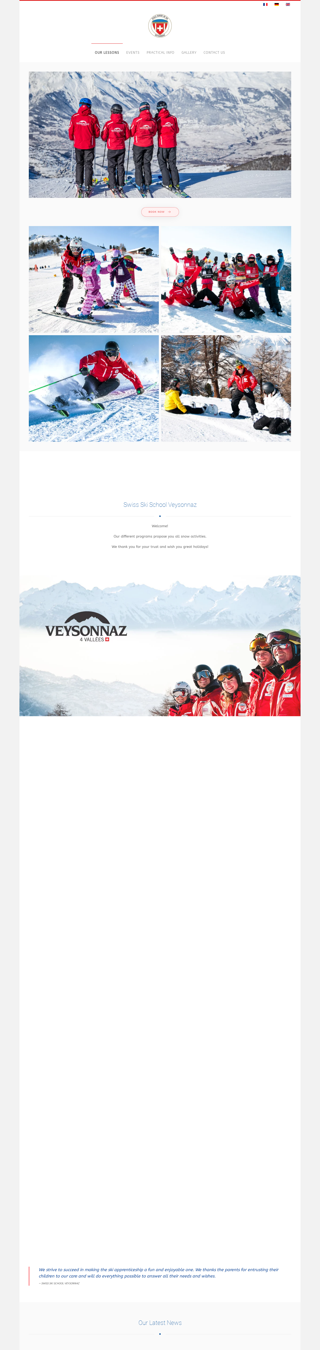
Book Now (157, 211)
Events (133, 53)
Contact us (214, 53)
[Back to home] (160, 26)
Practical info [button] (161, 53)
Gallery (189, 53)
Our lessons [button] (107, 53)
